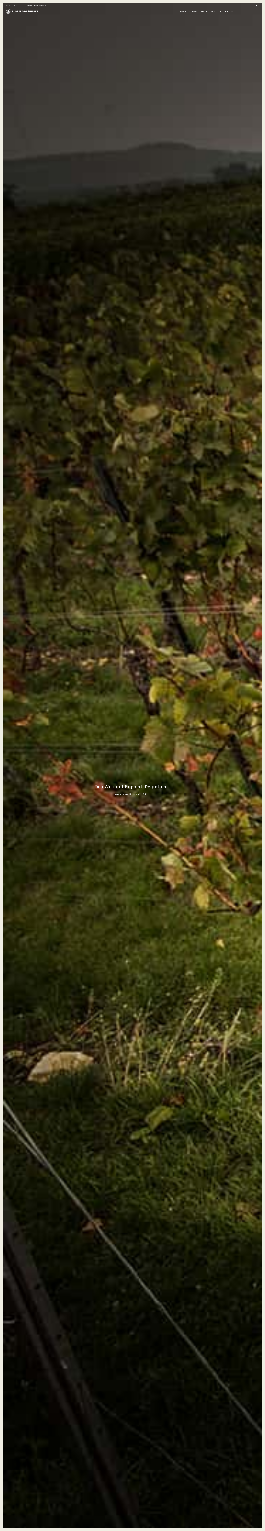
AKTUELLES (216, 11)
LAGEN (204, 11)
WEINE (194, 11)
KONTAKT (229, 11)
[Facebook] (256, 5)
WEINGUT (184, 11)
